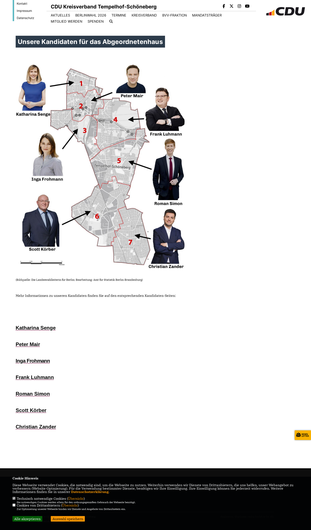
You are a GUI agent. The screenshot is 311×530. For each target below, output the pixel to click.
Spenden (96, 21)
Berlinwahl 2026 (90, 15)
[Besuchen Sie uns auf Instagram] (239, 6)
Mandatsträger (207, 15)
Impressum (24, 10)
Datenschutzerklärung (90, 492)
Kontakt (22, 3)
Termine (118, 15)
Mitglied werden (66, 21)
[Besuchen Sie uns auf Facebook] (223, 6)
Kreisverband (144, 15)
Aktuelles (60, 15)
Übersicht (76, 498)
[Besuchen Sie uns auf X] (231, 6)
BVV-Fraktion (174, 15)
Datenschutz (25, 18)
